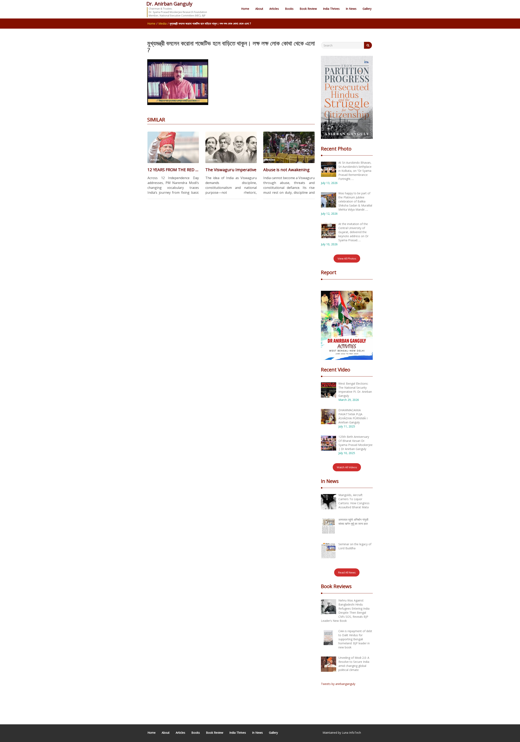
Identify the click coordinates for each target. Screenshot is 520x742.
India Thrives (331, 9)
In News (351, 9)
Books (289, 9)
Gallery (367, 9)
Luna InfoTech (351, 732)
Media (162, 23)
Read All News (347, 572)
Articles (274, 9)
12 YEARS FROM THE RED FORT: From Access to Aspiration (173, 169)
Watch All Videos (347, 467)
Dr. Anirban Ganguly (169, 3)
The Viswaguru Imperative (230, 169)
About (259, 9)
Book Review (308, 9)
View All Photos (347, 258)
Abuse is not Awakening (286, 169)
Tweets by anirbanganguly (338, 684)
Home (245, 9)
